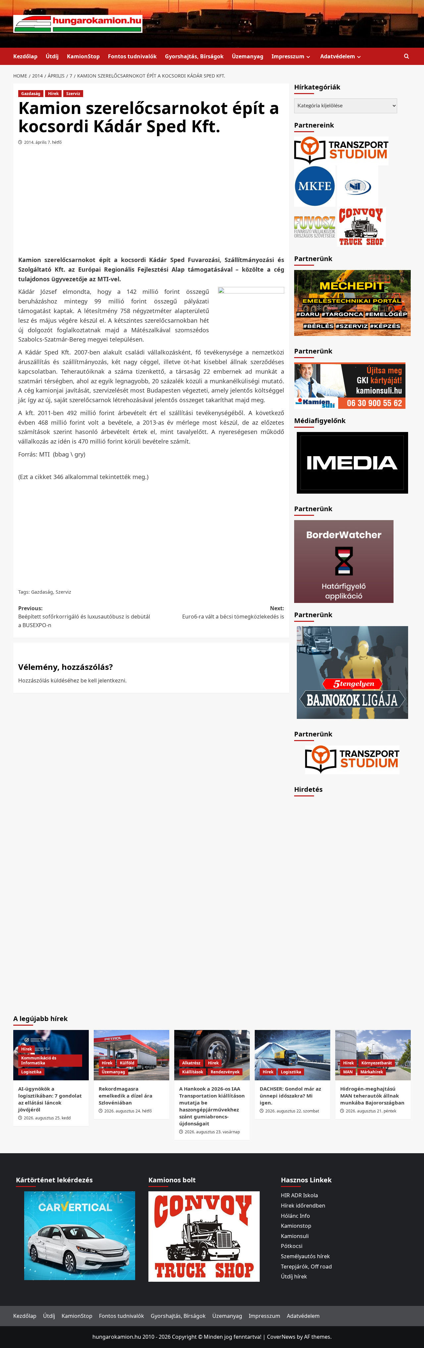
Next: (233, 612)
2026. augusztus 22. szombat (292, 1111)
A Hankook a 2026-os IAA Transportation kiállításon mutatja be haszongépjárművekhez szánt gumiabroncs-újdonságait (212, 1106)
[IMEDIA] (352, 462)
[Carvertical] (79, 1235)
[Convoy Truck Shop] (204, 1236)
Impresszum (288, 56)
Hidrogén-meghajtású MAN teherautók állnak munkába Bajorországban (372, 1095)
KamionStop (83, 56)
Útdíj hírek (294, 1276)
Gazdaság (30, 93)
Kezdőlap (25, 56)
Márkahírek (371, 1072)
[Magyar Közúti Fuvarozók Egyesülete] (315, 185)
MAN (348, 1072)
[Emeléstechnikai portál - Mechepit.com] (352, 302)
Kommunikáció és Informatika (38, 1060)
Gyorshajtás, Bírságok (194, 56)
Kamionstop (296, 1225)
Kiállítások (192, 1072)
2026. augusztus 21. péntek (371, 1111)
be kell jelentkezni (102, 680)
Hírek (53, 93)
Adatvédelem (337, 56)
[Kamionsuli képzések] (349, 385)
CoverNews (281, 1336)
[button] (406, 56)
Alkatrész (191, 1063)
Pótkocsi (291, 1246)
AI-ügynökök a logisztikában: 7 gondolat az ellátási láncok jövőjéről (50, 1099)
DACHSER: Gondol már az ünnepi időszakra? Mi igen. (290, 1095)
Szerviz (73, 93)
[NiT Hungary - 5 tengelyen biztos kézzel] (352, 672)
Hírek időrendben (303, 1205)
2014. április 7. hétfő (43, 142)
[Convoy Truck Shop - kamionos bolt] (361, 226)
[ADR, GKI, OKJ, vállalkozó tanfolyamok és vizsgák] (341, 150)
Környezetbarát (376, 1063)
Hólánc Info (295, 1215)
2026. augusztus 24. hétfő (128, 1111)
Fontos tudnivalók (132, 56)
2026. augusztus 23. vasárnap (212, 1132)
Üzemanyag (247, 56)
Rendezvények (225, 1072)
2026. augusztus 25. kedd (47, 1118)
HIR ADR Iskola (299, 1195)
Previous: (84, 617)
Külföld (127, 1063)
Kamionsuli (295, 1236)
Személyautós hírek (305, 1256)
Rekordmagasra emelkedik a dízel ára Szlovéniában (125, 1095)
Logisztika (31, 1072)
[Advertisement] (151, 202)
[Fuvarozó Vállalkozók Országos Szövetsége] (314, 226)
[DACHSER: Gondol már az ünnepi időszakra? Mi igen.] (292, 1055)
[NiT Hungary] (357, 185)
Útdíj (52, 56)
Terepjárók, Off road (306, 1266)
